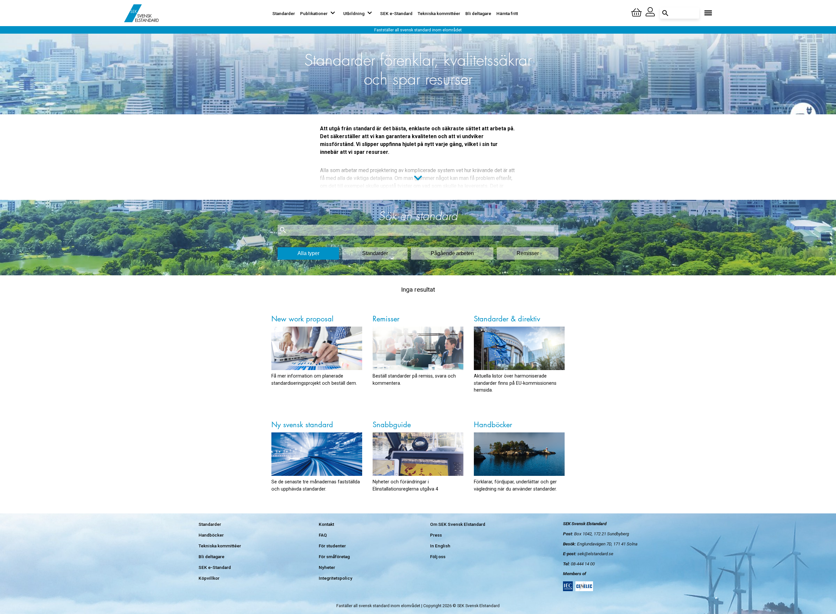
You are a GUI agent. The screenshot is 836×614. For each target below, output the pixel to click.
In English (440, 545)
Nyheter (327, 567)
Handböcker (211, 535)
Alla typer (308, 253)
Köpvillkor (209, 578)
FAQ (323, 535)
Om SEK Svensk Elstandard (457, 524)
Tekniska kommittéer (439, 13)
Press (436, 535)
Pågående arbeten (452, 253)
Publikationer (314, 13)
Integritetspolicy (335, 578)
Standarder (283, 13)
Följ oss (437, 556)
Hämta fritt (507, 13)
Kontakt (326, 524)
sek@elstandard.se (595, 553)
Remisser (528, 253)
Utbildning (353, 13)
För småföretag (334, 556)
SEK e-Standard (396, 13)
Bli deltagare (478, 13)
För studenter (332, 545)
